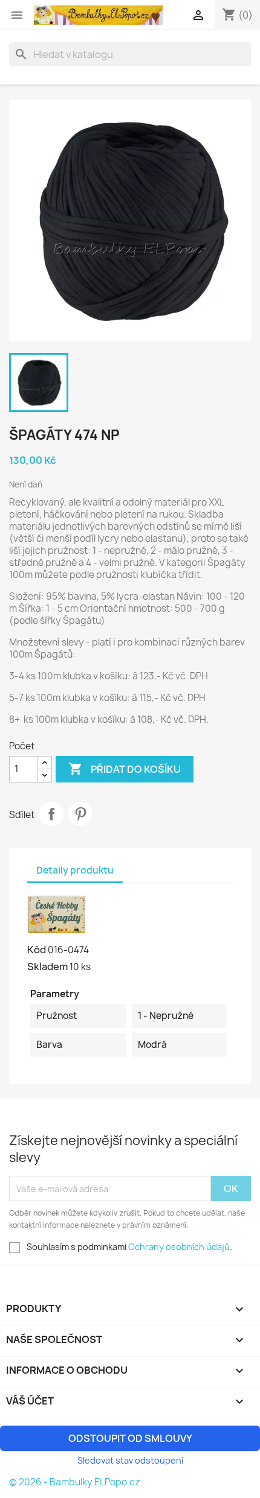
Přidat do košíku (124, 768)
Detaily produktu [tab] (75, 870)
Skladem (47, 966)
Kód (36, 950)
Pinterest (80, 814)
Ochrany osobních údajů (179, 1246)
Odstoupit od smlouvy (130, 1438)
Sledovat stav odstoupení (130, 1460)
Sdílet (51, 814)
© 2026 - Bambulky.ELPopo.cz (74, 1482)
